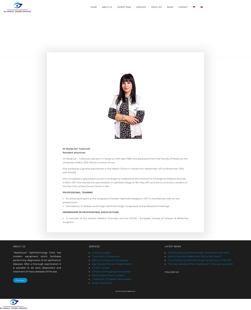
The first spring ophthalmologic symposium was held (198, 252)
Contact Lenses (101, 267)
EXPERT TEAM (124, 7)
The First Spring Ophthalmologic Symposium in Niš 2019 (199, 260)
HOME (94, 7)
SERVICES (141, 7)
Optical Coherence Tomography (110, 260)
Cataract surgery (101, 252)
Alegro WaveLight (102, 283)
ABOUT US (107, 7)
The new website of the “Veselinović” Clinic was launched (200, 264)
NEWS (170, 7)
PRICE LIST (156, 7)
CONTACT (183, 7)
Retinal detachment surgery (108, 275)
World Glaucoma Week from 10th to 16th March (194, 256)
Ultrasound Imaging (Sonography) (111, 271)
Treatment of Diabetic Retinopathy (112, 279)
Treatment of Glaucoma (105, 256)
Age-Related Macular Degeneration (112, 264)
